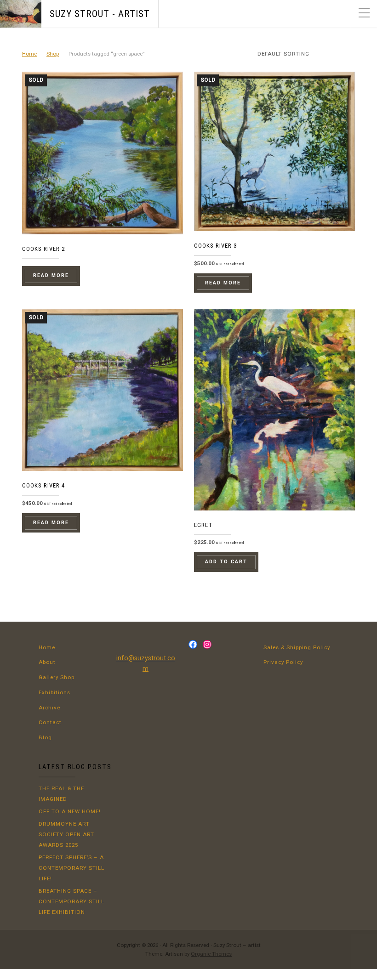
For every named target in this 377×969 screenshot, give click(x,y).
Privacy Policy (283, 662)
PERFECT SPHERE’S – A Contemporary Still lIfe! (71, 868)
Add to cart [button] (226, 562)
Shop (52, 54)
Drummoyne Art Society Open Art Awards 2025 (66, 834)
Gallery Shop (56, 677)
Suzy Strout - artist (100, 13)
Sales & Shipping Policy (296, 647)
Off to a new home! (70, 811)
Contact (50, 722)
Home (29, 54)
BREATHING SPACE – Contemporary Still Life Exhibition (71, 901)
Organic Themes (211, 954)
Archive (49, 707)
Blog (45, 737)
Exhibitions (54, 692)
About (47, 662)
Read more (51, 275)
